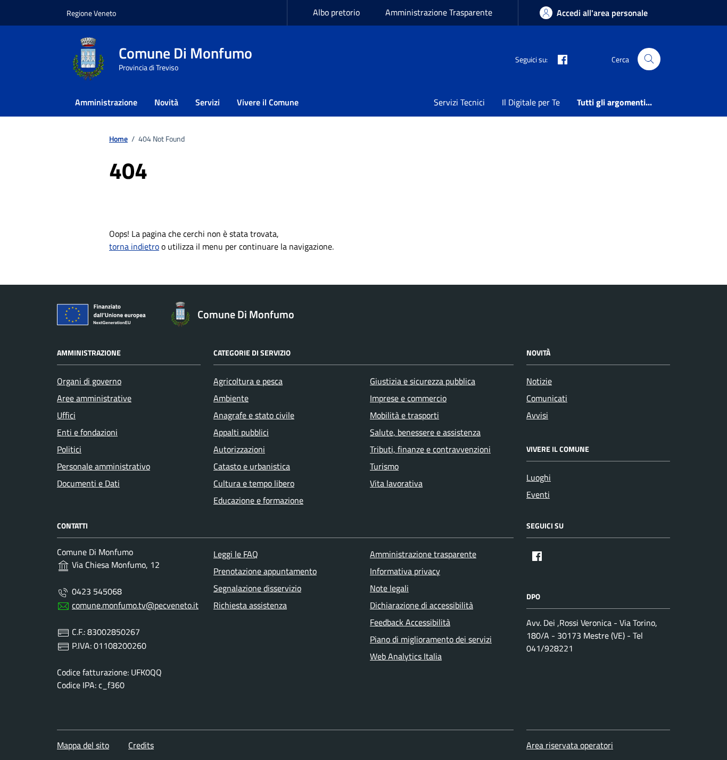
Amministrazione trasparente (423, 554)
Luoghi (538, 477)
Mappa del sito (83, 745)
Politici (69, 449)
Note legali (389, 588)
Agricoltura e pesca (248, 381)
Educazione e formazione (258, 500)
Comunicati (546, 398)
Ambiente (231, 398)
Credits (141, 745)
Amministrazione (106, 102)
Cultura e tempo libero (253, 483)
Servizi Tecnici (459, 102)
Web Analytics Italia (406, 656)
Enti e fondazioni (87, 432)
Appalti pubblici (241, 432)
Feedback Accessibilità (410, 622)
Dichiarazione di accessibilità (421, 605)
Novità (166, 102)
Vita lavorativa (396, 483)
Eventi (538, 494)
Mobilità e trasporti (404, 415)
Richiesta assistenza (250, 605)
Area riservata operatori (569, 745)
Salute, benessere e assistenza (425, 432)
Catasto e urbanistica (251, 466)
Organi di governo (89, 381)
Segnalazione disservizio (257, 588)
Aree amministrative (94, 398)
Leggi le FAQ (235, 554)
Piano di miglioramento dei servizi (431, 639)
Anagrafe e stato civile (253, 415)
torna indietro (134, 246)
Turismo (384, 466)
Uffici (66, 415)
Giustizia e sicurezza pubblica (422, 381)
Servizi (207, 102)
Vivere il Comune (268, 102)
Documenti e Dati (88, 483)
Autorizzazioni (239, 449)
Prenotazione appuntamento (265, 571)
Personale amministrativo (103, 466)
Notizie (539, 381)
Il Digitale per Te (531, 102)
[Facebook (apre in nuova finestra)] (558, 59)
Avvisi (537, 415)
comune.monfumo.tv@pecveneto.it (135, 605)
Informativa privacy (405, 571)
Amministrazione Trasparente (438, 12)
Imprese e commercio (408, 398)
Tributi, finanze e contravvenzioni (430, 449)
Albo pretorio (336, 12)
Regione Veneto (91, 13)
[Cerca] (649, 59)
